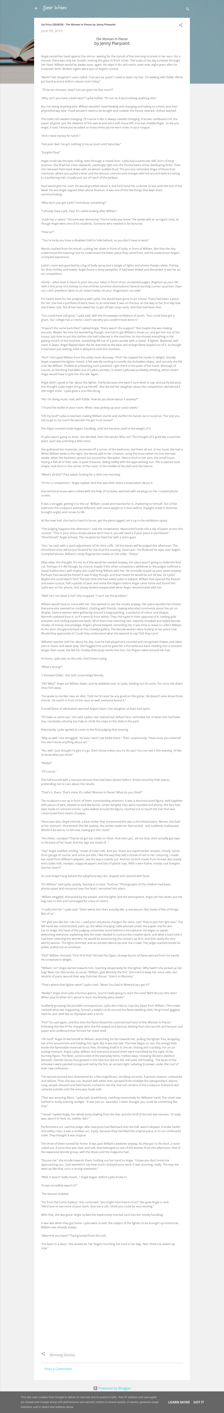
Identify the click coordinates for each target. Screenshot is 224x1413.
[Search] (188, 9)
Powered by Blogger (114, 1388)
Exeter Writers (54, 8)
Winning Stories (62, 1355)
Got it (198, 1402)
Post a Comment (58, 1368)
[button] (181, 25)
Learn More (179, 1402)
